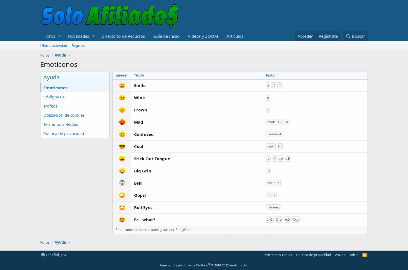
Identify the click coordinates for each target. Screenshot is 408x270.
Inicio (354, 254)
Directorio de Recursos (123, 36)
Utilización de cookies (64, 115)
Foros (49, 36)
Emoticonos (55, 87)
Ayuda (340, 254)
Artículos (234, 36)
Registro (78, 45)
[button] (60, 36)
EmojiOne (182, 229)
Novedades (78, 36)
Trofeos (50, 106)
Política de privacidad (63, 133)
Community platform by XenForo (204, 265)
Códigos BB (54, 97)
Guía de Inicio (166, 36)
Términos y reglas (277, 254)
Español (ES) (55, 254)
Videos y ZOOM (203, 36)
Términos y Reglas (60, 124)
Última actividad (53, 45)
